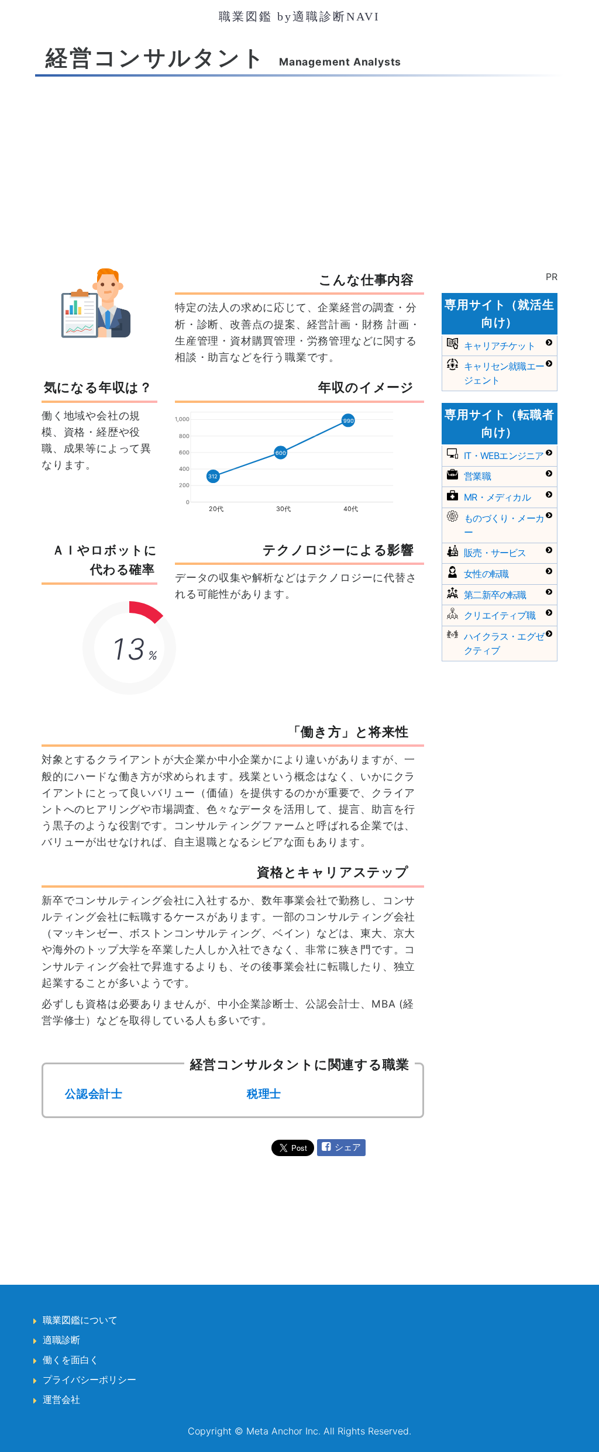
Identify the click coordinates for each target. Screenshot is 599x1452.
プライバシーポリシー (89, 1379)
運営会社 (61, 1399)
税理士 (264, 1094)
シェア (348, 1147)
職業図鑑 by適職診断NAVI (299, 16)
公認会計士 (94, 1094)
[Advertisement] (299, 170)
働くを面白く (71, 1359)
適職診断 (61, 1340)
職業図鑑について (80, 1320)
